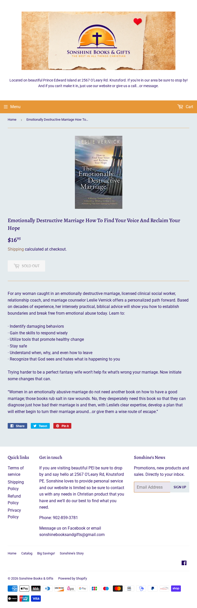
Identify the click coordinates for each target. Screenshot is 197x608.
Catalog (26, 553)
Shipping (16, 249)
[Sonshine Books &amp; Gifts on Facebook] (184, 563)
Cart (189, 106)
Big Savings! (46, 553)
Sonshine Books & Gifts (36, 578)
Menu (15, 106)
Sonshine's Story (72, 553)
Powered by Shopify (72, 578)
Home (12, 119)
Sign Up (180, 487)
